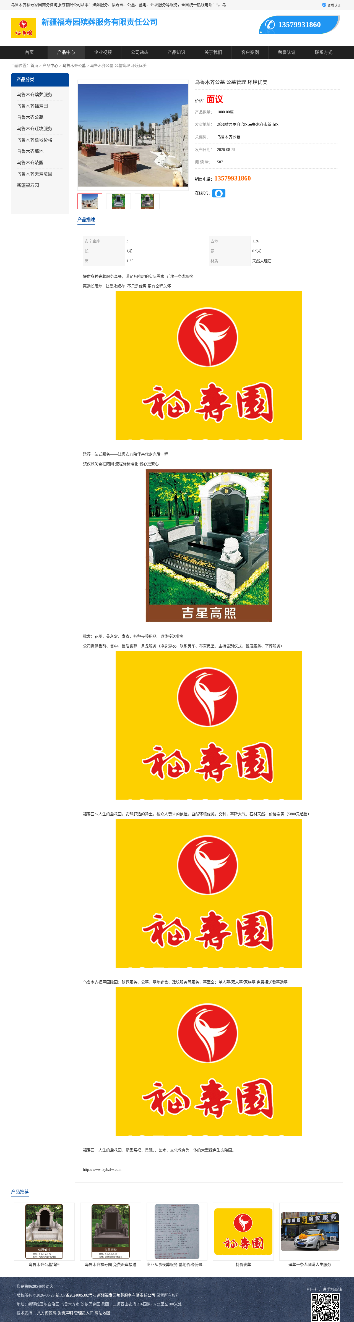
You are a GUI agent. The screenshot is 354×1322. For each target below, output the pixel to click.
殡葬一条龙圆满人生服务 (278, 1265)
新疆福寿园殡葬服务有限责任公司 (126, 1295)
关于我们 (213, 52)
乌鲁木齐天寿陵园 (34, 174)
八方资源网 (46, 1313)
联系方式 (323, 52)
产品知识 (176, 52)
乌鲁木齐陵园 (30, 162)
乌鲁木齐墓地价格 (34, 140)
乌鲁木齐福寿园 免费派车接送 (79, 1265)
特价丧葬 (212, 1265)
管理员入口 (83, 1313)
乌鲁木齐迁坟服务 (34, 128)
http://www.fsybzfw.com (102, 1169)
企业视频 (103, 52)
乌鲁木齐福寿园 (32, 106)
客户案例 (250, 52)
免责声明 (65, 1313)
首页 (29, 52)
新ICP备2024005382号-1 (76, 1295)
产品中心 (66, 52)
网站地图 (102, 1313)
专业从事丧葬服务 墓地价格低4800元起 (148, 1265)
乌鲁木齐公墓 (74, 66)
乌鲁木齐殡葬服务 (34, 94)
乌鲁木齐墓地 (30, 151)
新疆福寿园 (28, 185)
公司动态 (140, 52)
